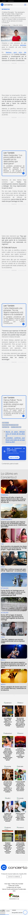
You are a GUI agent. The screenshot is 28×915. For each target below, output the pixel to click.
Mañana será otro (16, 427)
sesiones (23, 45)
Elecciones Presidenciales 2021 (10, 425)
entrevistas (6, 427)
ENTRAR (4, 1)
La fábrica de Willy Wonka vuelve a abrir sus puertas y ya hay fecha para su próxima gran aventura (7, 817)
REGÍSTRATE (11, 1)
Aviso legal (7, 884)
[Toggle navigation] (25, 4)
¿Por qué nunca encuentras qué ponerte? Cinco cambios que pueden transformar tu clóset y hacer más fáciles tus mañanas (7, 787)
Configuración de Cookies (14, 887)
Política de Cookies (14, 885)
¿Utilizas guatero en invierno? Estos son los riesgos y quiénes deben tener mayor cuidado (20, 817)
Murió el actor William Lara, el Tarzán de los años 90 (15, 434)
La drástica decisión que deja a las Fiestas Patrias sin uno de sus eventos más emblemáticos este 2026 (20, 753)
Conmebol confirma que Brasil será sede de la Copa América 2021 (15, 440)
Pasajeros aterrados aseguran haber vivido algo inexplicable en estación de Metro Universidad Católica (7, 848)
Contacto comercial (14, 876)
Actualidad (6, 422)
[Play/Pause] (25, 912)
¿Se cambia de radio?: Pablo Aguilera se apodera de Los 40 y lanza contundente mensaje (8, 721)
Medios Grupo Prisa (14, 899)
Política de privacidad (17, 884)
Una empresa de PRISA (14, 895)
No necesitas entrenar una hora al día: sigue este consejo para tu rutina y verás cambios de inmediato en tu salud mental (20, 722)
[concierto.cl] (6, 4)
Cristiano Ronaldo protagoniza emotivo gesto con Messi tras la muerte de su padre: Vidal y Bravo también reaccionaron (20, 786)
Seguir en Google (14, 457)
